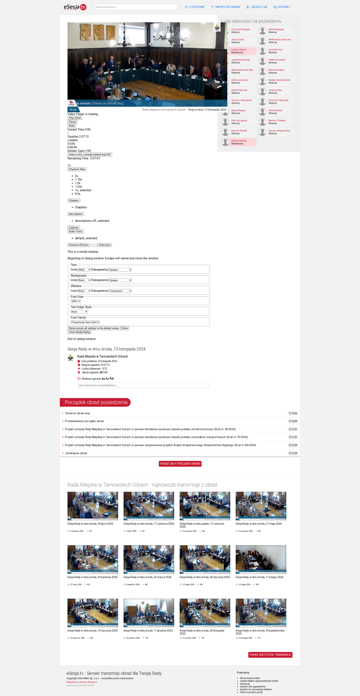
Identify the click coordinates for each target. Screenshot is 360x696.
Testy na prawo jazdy (251, 692)
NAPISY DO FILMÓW (228, 7)
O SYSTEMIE (197, 7)
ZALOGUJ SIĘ (259, 7)
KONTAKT (284, 7)
